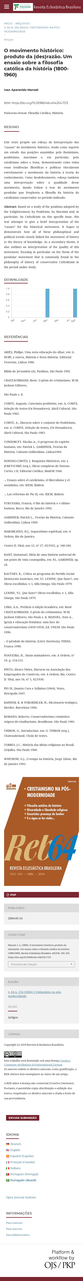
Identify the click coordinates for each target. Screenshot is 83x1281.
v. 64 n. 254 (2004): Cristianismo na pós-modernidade (32, 29)
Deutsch (15, 1144)
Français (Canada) (22, 1162)
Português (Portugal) (24, 1174)
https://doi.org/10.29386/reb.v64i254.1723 (39, 103)
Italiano (15, 1168)
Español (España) (22, 1156)
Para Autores (14, 1229)
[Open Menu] (6, 6)
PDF (12, 894)
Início (8, 23)
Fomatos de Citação (24, 964)
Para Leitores (14, 1223)
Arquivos (22, 23)
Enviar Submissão (23, 1117)
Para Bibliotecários (18, 1235)
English (15, 1150)
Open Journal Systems (21, 1197)
